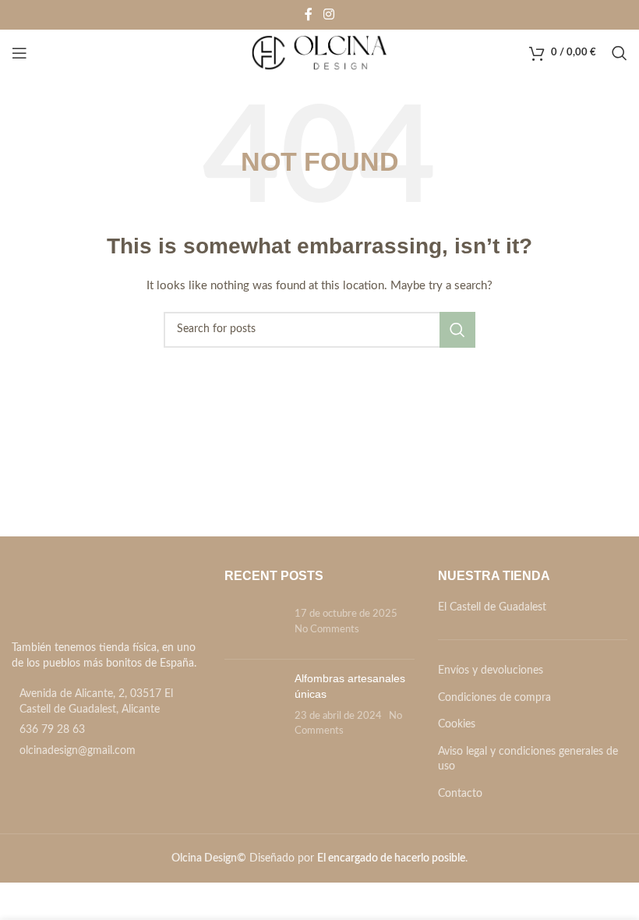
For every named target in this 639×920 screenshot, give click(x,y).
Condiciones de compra (494, 697)
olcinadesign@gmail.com (77, 750)
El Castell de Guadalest (492, 607)
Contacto (460, 793)
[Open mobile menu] (19, 53)
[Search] (619, 53)
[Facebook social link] (308, 14)
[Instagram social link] (328, 14)
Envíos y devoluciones (490, 670)
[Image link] (99, 600)
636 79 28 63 (52, 729)
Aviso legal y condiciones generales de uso (528, 759)
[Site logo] (320, 53)
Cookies (456, 724)
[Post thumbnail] (253, 623)
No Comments (327, 629)
